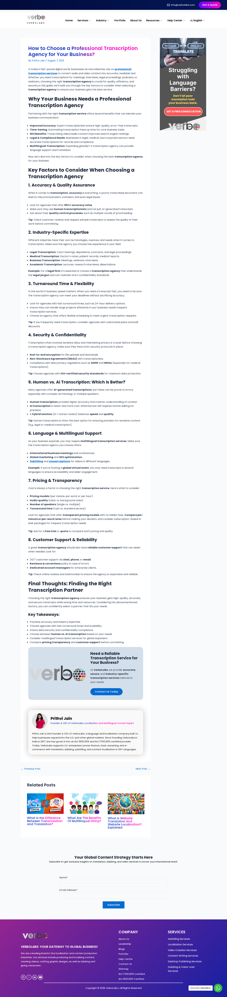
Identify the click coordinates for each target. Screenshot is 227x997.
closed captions (59, 461)
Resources (153, 20)
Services (82, 20)
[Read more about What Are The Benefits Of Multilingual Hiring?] (85, 803)
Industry (101, 20)
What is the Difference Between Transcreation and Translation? (44, 821)
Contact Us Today (106, 691)
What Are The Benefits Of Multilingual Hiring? (84, 819)
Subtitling (36, 461)
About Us (136, 20)
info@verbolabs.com (183, 4)
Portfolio (120, 20)
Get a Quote (209, 4)
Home (69, 20)
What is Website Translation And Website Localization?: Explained (125, 823)
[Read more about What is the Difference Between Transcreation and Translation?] (45, 803)
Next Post (143, 769)
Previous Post (30, 769)
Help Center (174, 20)
